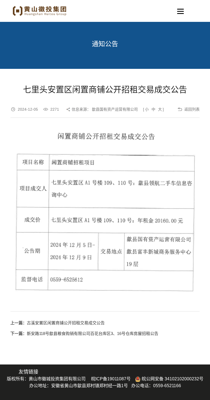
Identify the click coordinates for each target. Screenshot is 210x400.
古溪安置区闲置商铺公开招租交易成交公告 (66, 322)
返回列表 (192, 109)
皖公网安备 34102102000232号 (172, 379)
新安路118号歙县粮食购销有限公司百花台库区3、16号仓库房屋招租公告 (92, 333)
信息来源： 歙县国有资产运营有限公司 (105, 109)
